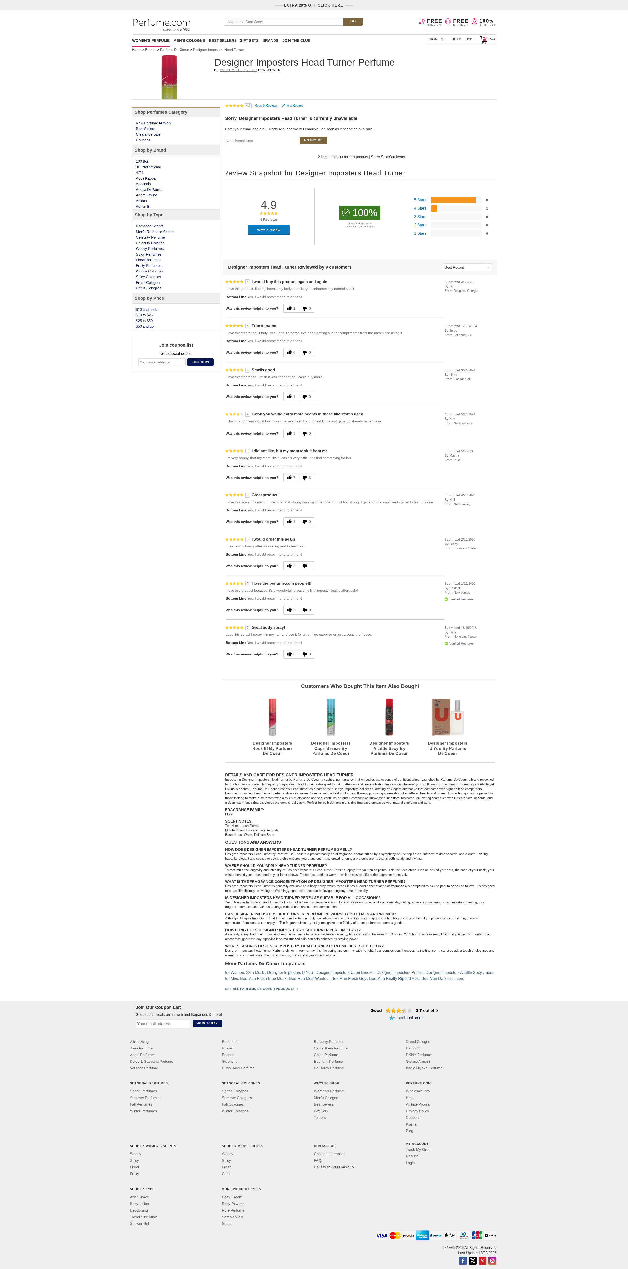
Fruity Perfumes (149, 265)
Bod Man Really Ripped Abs (394, 978)
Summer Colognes (237, 1098)
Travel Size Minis (143, 1217)
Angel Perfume (142, 1055)
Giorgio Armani (418, 1061)
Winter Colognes (235, 1111)
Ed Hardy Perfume (329, 1068)
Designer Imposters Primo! (400, 972)
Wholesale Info (418, 1091)
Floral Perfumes (148, 260)
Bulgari (227, 1048)
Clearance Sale (148, 134)
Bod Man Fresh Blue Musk (263, 978)
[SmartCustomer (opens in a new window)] (406, 1018)
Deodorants (139, 1210)
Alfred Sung (139, 1041)
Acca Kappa (146, 178)
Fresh (226, 1167)
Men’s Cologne (326, 1098)
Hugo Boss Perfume (238, 1068)
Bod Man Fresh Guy (348, 978)
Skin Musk (255, 972)
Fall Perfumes (141, 1104)
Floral (134, 1167)
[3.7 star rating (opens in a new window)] (399, 1010)
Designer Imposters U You (290, 972)
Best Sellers (223, 41)
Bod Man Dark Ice (437, 978)
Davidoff (412, 1048)
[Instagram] (492, 1260)
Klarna (411, 1124)
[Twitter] (473, 1260)
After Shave (139, 1197)
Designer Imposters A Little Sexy (454, 972)
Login (410, 1163)
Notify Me (313, 140)
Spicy (134, 1160)
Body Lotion (139, 1203)
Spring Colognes (235, 1091)
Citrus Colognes (149, 288)
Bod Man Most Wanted (308, 978)
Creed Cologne (418, 1041)
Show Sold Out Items (388, 157)
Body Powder (233, 1203)
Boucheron (230, 1041)
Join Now (200, 362)
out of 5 (427, 1010)
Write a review (268, 230)
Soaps (227, 1223)
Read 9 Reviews (267, 105)
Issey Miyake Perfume (424, 1068)
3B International (148, 167)
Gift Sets (249, 41)
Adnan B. (143, 206)
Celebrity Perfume (150, 237)
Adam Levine (146, 195)
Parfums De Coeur (238, 70)
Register (412, 1156)
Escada (228, 1055)
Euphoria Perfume (328, 1061)
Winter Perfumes (143, 1111)
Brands (270, 41)
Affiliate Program (419, 1104)
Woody (135, 1154)
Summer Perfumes (145, 1098)
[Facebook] (463, 1260)
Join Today (207, 1023)
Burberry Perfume (328, 1041)
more (489, 972)
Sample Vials (232, 1217)
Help (456, 39)
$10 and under (147, 309)
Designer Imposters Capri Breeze (345, 972)
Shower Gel (139, 1223)
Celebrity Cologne (150, 243)
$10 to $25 (144, 315)
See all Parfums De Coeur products (260, 988)
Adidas (141, 201)
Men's (189, 41)
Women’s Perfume (329, 1091)
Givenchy (229, 1061)
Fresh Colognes (148, 282)
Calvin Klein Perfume (331, 1048)
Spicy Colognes (148, 277)
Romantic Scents (150, 226)
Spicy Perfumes (149, 254)
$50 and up (145, 326)
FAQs (318, 1160)
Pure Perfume (233, 1210)
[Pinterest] (482, 1260)
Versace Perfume (144, 1068)
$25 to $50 (144, 321)
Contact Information (329, 1154)
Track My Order (419, 1149)
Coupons (143, 140)
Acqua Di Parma (149, 189)
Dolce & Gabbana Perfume (151, 1061)
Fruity (134, 1174)
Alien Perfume (141, 1048)
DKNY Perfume (418, 1055)
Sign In (436, 39)
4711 (140, 172)
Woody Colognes (149, 271)
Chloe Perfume (326, 1055)
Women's (151, 41)
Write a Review (292, 105)
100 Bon (142, 161)
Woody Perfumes (150, 248)
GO (353, 21)
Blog (409, 1131)
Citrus (227, 1174)
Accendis (143, 184)
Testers (320, 1117)
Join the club (296, 41)
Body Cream (232, 1197)
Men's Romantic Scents (155, 232)
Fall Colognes (233, 1104)
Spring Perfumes (143, 1091)
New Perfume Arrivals (153, 123)
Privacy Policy (417, 1111)
